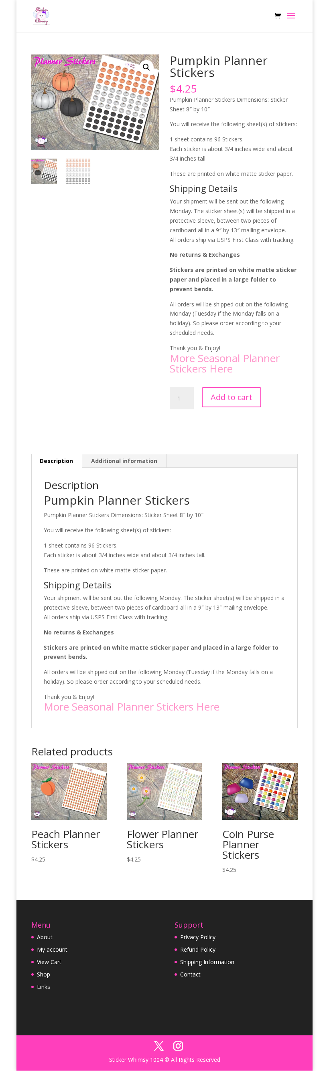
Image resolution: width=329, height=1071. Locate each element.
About (45, 937)
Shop (43, 974)
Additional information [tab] (124, 461)
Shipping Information (207, 962)
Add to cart (231, 397)
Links (43, 986)
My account (52, 949)
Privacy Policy (197, 937)
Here (221, 368)
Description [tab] (56, 461)
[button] (146, 67)
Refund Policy (197, 949)
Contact (190, 974)
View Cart (49, 962)
